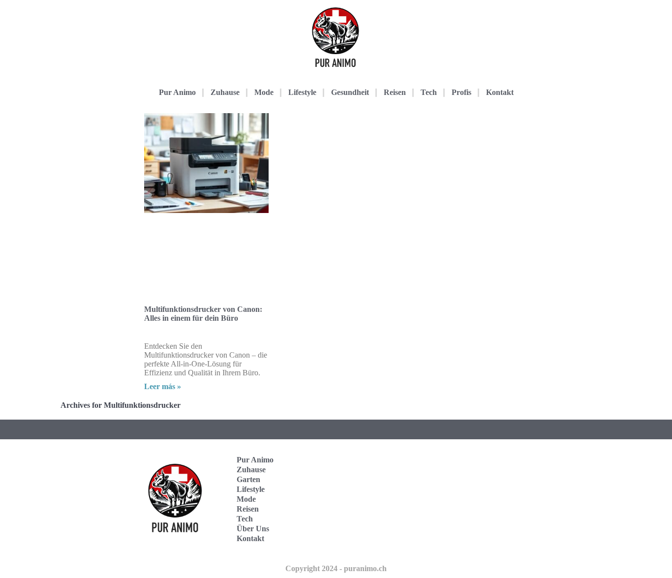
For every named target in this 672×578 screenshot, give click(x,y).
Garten (248, 479)
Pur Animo (177, 92)
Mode (264, 92)
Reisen (395, 92)
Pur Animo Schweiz (479, 499)
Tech (429, 92)
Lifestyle (302, 92)
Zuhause (225, 92)
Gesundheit (350, 92)
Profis (461, 92)
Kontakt (500, 92)
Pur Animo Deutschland (482, 468)
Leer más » (162, 386)
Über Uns (253, 528)
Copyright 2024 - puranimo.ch (336, 568)
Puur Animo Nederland (482, 529)
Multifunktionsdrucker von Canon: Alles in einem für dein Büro (203, 313)
